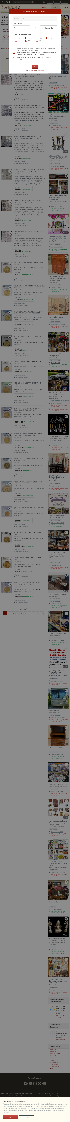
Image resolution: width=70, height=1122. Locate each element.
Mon (19, 38)
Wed (40, 38)
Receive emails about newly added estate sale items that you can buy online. (36, 49)
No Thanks (41, 70)
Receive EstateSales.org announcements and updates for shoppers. (34, 58)
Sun (40, 40)
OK (10, 1117)
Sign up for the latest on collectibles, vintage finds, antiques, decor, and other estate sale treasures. (36, 53)
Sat (29, 40)
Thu (50, 38)
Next (35, 67)
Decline (26, 1117)
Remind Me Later (31, 70)
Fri (18, 40)
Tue (29, 38)
